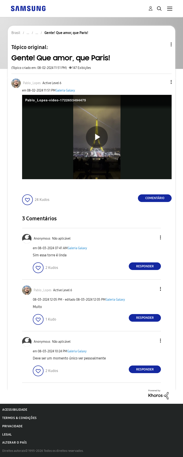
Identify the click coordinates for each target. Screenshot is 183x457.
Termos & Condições (19, 418)
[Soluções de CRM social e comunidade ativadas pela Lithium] (158, 394)
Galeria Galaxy (65, 90)
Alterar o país (14, 442)
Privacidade (12, 426)
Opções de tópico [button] (164, 44)
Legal (7, 434)
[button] (164, 82)
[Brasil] (28, 8)
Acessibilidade (14, 410)
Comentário (154, 198)
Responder (145, 266)
